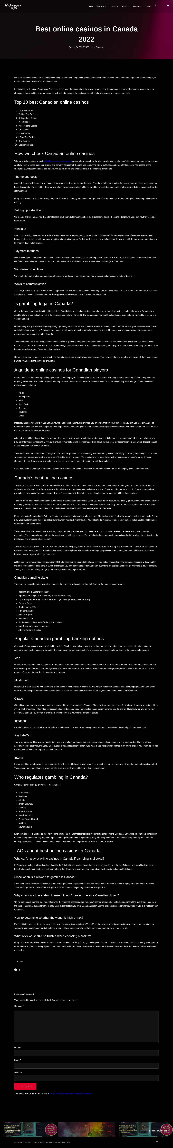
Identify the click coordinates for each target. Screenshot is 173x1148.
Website (18, 1072)
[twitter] (163, 6)
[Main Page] (86, 1129)
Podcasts (100, 47)
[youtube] (168, 7)
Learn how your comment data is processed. (71, 1093)
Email (17, 1060)
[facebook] (157, 6)
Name (17, 1047)
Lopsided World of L (15, 1129)
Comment (19, 1006)
